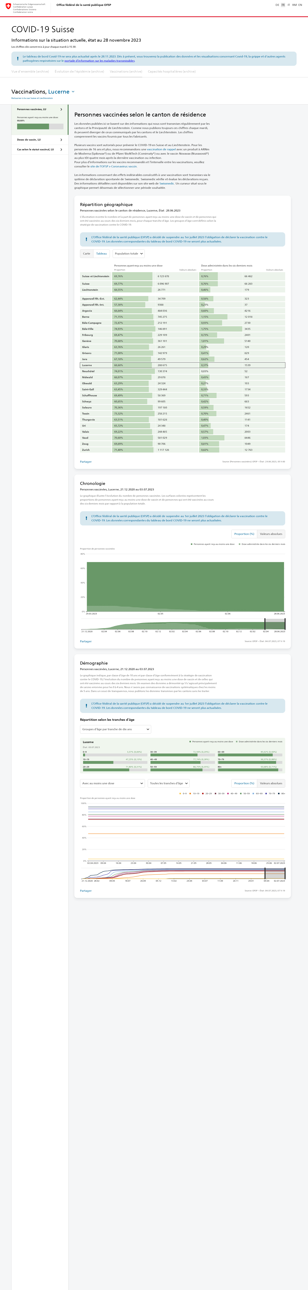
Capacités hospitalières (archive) (172, 71)
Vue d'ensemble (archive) (30, 71)
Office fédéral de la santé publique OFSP (84, 5)
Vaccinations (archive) (126, 71)
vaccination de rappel (161, 149)
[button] (62, 91)
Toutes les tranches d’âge (166, 783)
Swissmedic (167, 183)
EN (300, 5)
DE (277, 5)
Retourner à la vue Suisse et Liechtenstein (32, 98)
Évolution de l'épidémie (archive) (79, 71)
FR (283, 5)
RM (294, 5)
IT (289, 5)
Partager (86, 461)
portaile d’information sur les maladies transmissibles (99, 60)
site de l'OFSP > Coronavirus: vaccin (113, 166)
